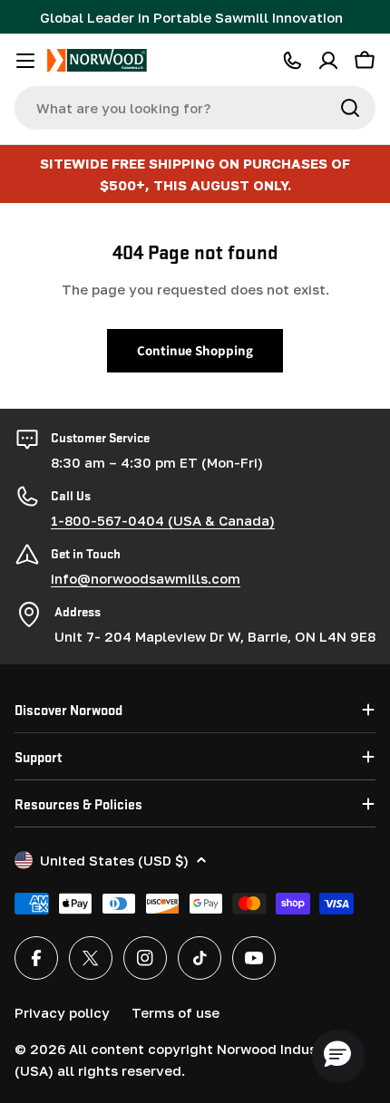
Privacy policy (62, 1012)
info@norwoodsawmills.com (145, 578)
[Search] (350, 108)
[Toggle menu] (25, 61)
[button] (337, 1055)
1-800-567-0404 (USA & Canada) (163, 520)
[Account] (328, 61)
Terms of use (175, 1012)
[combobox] (195, 108)
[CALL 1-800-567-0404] (292, 61)
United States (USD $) (114, 860)
